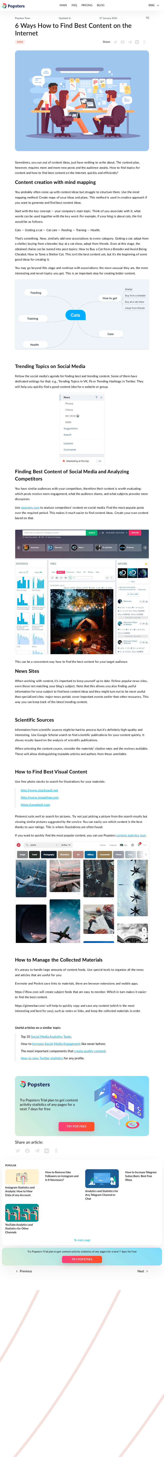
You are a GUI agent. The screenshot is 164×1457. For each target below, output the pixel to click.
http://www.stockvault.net (39, 790)
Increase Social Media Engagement (56, 1044)
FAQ (74, 5)
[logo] (13, 5)
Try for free (76, 1126)
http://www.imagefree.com (40, 797)
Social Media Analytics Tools (51, 1036)
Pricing (86, 5)
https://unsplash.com (35, 804)
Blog (100, 5)
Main (63, 5)
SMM (20, 42)
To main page (82, 1240)
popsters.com (30, 507)
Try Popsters (82, 1259)
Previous (25, 1271)
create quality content (89, 1051)
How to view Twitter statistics (42, 1058)
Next (141, 1271)
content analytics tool (131, 835)
